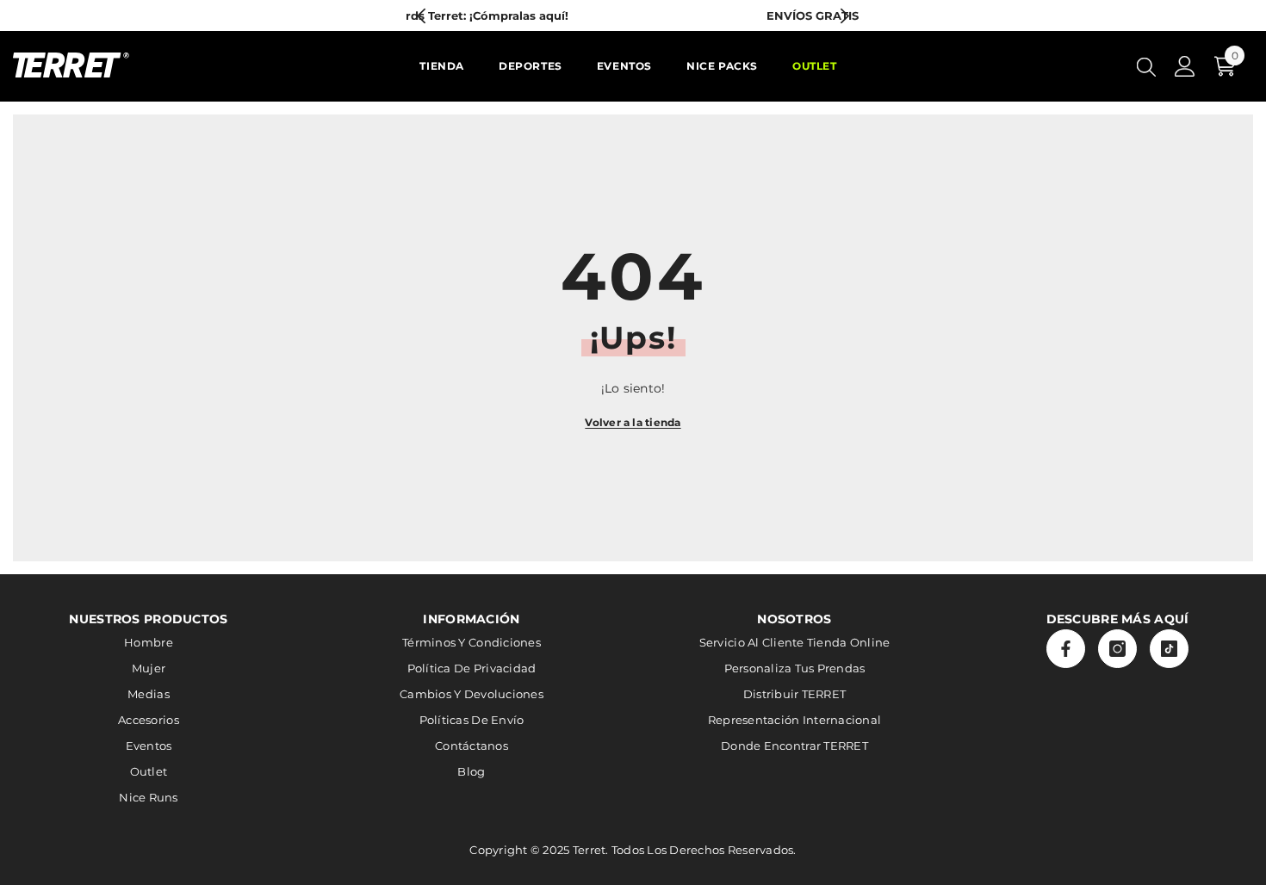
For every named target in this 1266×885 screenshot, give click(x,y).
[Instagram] (1117, 648)
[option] (676, 15)
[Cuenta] (1185, 66)
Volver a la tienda (632, 422)
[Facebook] (1065, 648)
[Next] (844, 16)
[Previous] (421, 16)
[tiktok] (1169, 648)
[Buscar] (1146, 66)
